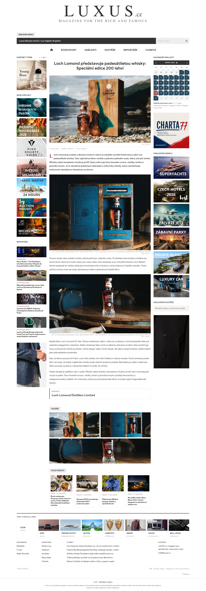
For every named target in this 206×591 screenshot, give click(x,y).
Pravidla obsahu (159, 569)
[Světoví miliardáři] (31, 167)
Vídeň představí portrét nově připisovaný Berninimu (42, 41)
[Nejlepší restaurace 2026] (31, 127)
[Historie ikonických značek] (31, 107)
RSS (150, 569)
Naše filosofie (23, 553)
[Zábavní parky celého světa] (171, 239)
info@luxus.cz (164, 553)
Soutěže (110, 49)
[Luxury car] (171, 286)
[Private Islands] (171, 262)
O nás (19, 550)
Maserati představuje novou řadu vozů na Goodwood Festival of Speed (30, 287)
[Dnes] (177, 63)
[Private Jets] (171, 215)
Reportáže (130, 49)
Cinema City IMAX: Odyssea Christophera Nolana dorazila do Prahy (30, 311)
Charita (150, 49)
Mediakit (20, 546)
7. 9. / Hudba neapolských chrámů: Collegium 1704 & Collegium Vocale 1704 (171, 105)
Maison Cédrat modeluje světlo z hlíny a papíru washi (90, 561)
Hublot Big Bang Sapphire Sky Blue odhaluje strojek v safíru (93, 550)
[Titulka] (51, 50)
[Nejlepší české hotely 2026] (171, 191)
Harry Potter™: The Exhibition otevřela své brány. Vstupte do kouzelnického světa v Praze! (29, 264)
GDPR (95, 582)
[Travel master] (31, 187)
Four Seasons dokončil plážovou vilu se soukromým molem (93, 546)
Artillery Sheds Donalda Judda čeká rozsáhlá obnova (90, 553)
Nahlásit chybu (106, 582)
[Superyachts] (171, 167)
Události (90, 49)
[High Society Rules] (31, 147)
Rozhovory (68, 49)
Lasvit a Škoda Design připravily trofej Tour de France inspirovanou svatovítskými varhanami (31, 334)
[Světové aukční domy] (31, 207)
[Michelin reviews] (31, 227)
